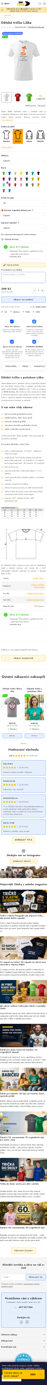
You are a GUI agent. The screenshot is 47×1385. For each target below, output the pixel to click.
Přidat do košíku (23, 300)
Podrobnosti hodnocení (36, 27)
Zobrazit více (23, 839)
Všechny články (23, 1250)
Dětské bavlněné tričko (35, 593)
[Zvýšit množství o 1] (42, 290)
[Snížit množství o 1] (34, 290)
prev (2, 706)
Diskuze (25, 366)
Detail (12, 735)
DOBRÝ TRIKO (41, 307)
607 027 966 (26, 1307)
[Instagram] (27, 1322)
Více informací (7, 120)
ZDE (16, 501)
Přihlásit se (36, 1277)
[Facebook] (21, 1322)
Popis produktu (11, 366)
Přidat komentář (23, 658)
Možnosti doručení (12, 239)
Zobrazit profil (22, 861)
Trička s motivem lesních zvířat (37, 586)
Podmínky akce (15, 256)
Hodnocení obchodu (23, 749)
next (45, 706)
